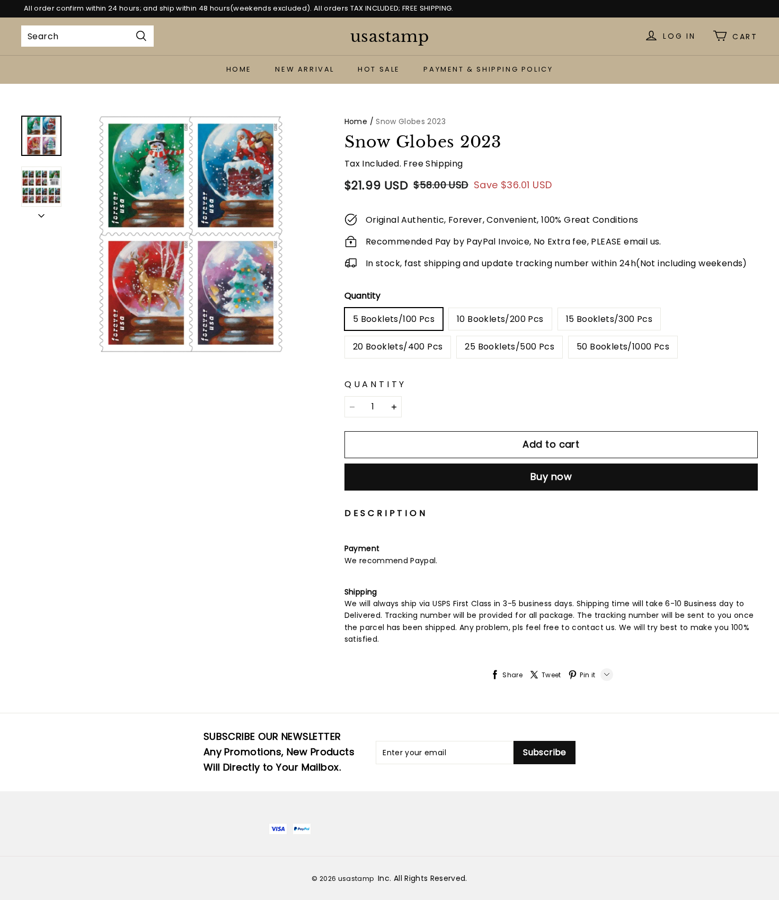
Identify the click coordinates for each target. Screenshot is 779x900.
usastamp (389, 36)
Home (239, 69)
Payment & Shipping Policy (488, 69)
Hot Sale (379, 69)
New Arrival (304, 69)
